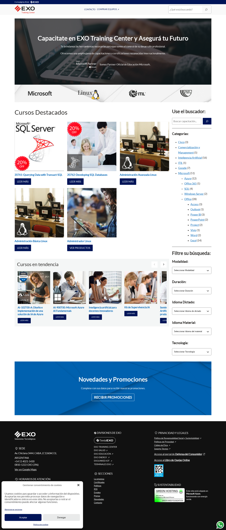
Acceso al (172, 460)
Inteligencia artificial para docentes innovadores (103, 309)
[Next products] (164, 264)
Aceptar (23, 517)
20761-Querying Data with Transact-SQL (38, 174)
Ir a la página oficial (22, 2)
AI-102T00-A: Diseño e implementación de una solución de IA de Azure (30, 311)
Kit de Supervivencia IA (137, 307)
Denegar (61, 517)
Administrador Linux (79, 241)
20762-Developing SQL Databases (87, 174)
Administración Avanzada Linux (138, 174)
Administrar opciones (13, 509)
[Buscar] (206, 9)
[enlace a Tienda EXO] (104, 440)
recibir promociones (113, 397)
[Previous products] (154, 264)
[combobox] (190, 270)
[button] (78, 485)
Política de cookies (40, 525)
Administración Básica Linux (31, 241)
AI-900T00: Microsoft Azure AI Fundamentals (68, 309)
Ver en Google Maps (26, 469)
